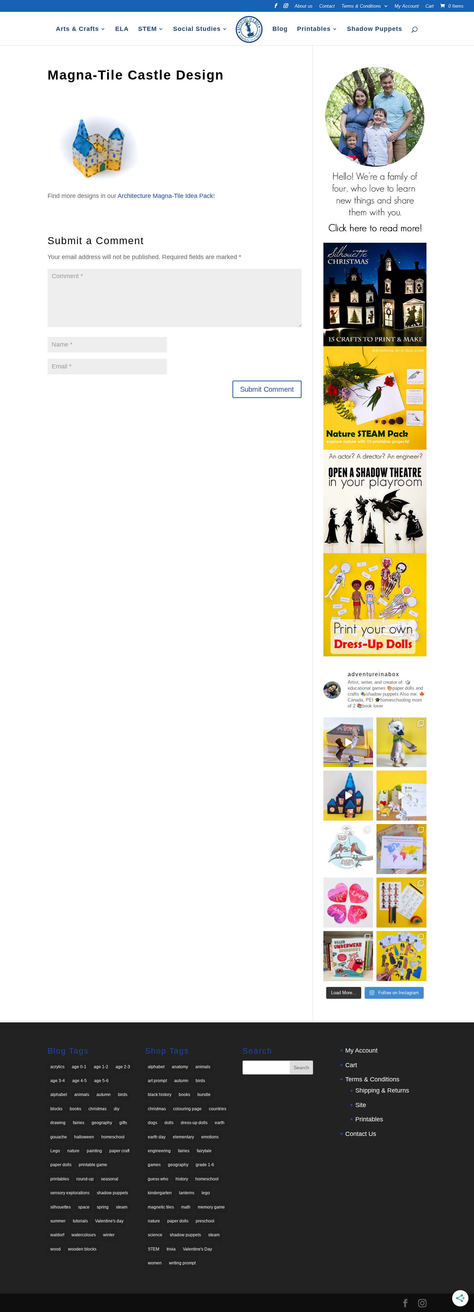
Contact (327, 6)
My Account (407, 6)
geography (102, 1122)
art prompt (157, 1080)
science (155, 1234)
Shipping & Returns (382, 1090)
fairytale (204, 1150)
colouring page (187, 1108)
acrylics (57, 1066)
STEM (147, 29)
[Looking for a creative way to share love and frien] (401, 796)
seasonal (109, 1179)
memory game (211, 1207)
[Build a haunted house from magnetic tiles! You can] (348, 796)
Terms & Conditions (361, 6)
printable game (93, 1164)
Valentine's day (109, 1221)
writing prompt (182, 1263)
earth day (157, 1137)
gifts (123, 1122)
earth (220, 1122)
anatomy (180, 1066)
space (84, 1207)
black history (159, 1094)
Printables (314, 29)
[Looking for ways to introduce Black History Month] (401, 903)
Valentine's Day (197, 1249)
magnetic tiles (161, 1207)
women (155, 1263)
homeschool (113, 1137)
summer (58, 1221)
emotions (210, 1137)
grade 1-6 (205, 1164)
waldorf (57, 1234)
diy (116, 1108)
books (75, 1108)
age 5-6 (101, 1080)
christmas (97, 1108)
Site (360, 1105)
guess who (158, 1179)
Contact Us (360, 1133)
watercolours (83, 1234)
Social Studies (197, 29)
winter (109, 1234)
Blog (280, 29)
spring (103, 1207)
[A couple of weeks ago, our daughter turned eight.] (401, 742)
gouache (58, 1137)
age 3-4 (57, 1080)
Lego (55, 1150)
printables (59, 1179)
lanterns (186, 1192)
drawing (58, 1122)
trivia (171, 1249)
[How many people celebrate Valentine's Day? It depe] (401, 849)
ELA (122, 29)
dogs (152, 1122)
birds (122, 1094)
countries (217, 1108)
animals (81, 1094)
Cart (429, 6)
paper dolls (60, 1164)
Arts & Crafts (77, 29)
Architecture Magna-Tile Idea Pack (165, 195)
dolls (168, 1122)
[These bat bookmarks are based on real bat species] (348, 742)
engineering (159, 1150)
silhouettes (60, 1207)
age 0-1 (79, 1066)
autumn (103, 1094)
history (182, 1179)
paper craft (119, 1150)
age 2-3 (123, 1066)
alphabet (58, 1094)
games (154, 1164)
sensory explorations (70, 1192)
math (186, 1207)
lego (206, 1192)
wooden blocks (82, 1249)
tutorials (80, 1221)
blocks (56, 1108)
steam (121, 1207)
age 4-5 (79, 1080)
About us (304, 6)
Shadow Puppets (374, 29)
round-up (85, 1179)
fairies (78, 1122)
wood (55, 1249)
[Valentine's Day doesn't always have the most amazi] (348, 849)
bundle (204, 1094)
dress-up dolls (194, 1122)
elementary (183, 1137)
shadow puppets (112, 1192)
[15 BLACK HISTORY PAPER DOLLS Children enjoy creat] (401, 956)
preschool (205, 1221)
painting (94, 1150)
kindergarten (160, 1192)
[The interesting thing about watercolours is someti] (348, 903)
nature (73, 1150)
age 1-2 (101, 1066)
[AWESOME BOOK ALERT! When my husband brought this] (348, 956)
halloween (84, 1137)
